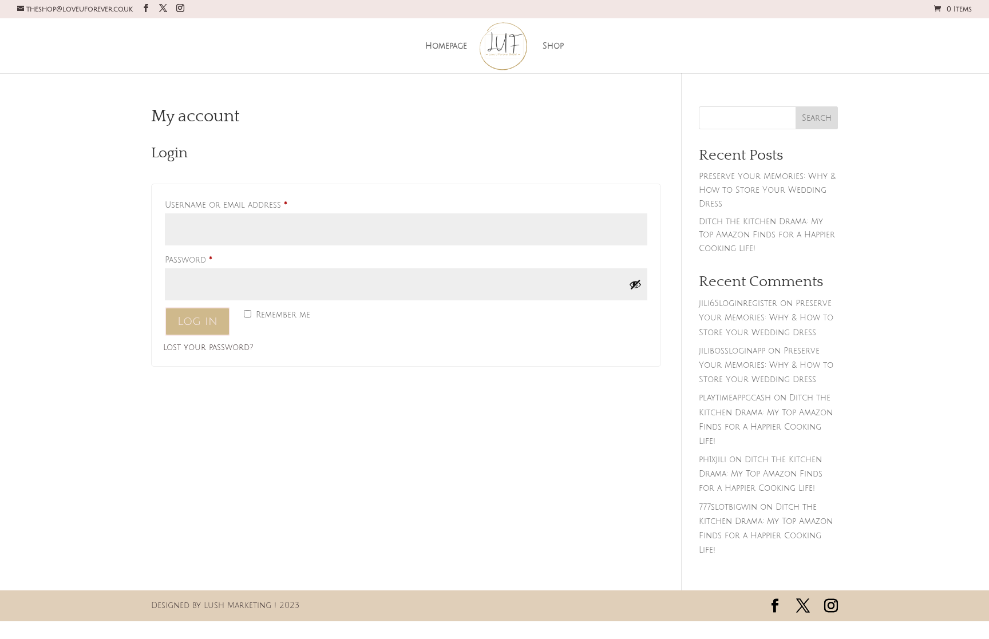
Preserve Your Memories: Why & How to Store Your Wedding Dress (767, 190)
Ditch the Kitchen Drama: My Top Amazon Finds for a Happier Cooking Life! (767, 235)
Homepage (446, 46)
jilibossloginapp (732, 351)
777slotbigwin (728, 507)
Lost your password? (208, 347)
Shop (553, 46)
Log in (197, 321)
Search (817, 118)
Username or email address (245, 204)
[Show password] (635, 284)
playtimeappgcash (735, 398)
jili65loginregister (738, 303)
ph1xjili (712, 459)
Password (208, 259)
